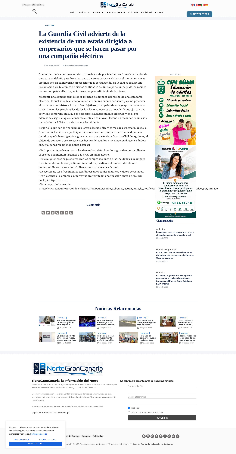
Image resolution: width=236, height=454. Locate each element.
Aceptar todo (35, 444)
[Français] (196, 5)
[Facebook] (144, 436)
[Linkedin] (161, 436)
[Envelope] (173, 436)
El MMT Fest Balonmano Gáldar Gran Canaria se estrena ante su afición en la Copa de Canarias (175, 255)
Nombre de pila (135, 386)
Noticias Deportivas (166, 249)
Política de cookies (38, 434)
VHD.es (134, 444)
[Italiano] (203, 5)
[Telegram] (156, 436)
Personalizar (21, 440)
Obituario (133, 12)
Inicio (72, 12)
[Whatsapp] (169, 436)
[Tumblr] (165, 436)
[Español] (206, 5)
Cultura (96, 12)
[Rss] (177, 436)
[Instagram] (152, 436)
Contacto (159, 12)
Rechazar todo (47, 440)
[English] (192, 5)
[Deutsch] (199, 5)
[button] (30, 11)
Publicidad (146, 12)
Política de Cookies (70, 436)
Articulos (160, 229)
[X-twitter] (148, 436)
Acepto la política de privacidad (147, 412)
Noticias (82, 12)
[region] (35, 435)
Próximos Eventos (116, 12)
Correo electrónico (137, 397)
